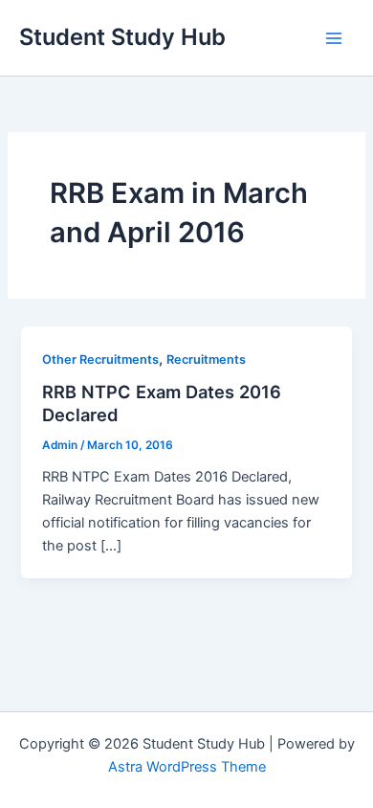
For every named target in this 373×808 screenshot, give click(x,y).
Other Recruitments (100, 359)
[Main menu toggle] (334, 38)
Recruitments (206, 359)
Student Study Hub (122, 37)
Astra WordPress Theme (187, 766)
